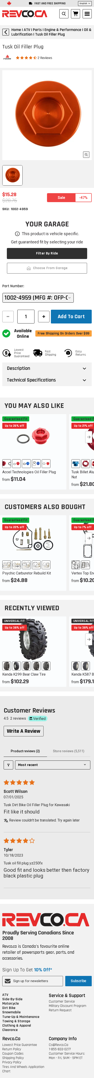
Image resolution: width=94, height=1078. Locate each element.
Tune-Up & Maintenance (20, 1017)
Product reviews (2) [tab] (25, 751)
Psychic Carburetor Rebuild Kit (26, 573)
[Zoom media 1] (86, 154)
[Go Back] (5, 32)
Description (18, 368)
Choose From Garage (50, 268)
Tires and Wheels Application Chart (23, 1069)
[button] (27, 58)
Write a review (23, 731)
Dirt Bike (8, 1008)
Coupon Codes (13, 1053)
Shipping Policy (13, 1058)
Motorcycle (10, 1003)
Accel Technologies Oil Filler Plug (29, 472)
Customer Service (62, 1001)
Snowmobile (11, 1012)
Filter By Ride (47, 253)
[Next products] (88, 437)
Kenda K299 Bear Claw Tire (24, 674)
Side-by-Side (12, 999)
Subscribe (78, 980)
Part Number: (13, 286)
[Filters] (8, 764)
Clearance (10, 1030)
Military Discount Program (67, 1006)
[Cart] (75, 13)
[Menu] (87, 13)
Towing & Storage (16, 1021)
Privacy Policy (11, 1062)
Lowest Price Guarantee (19, 1045)
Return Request (60, 1010)
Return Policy (11, 1049)
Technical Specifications (31, 380)
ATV (5, 995)
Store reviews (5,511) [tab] (68, 751)
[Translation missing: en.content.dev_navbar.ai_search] (63, 13)
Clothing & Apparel (16, 1025)
